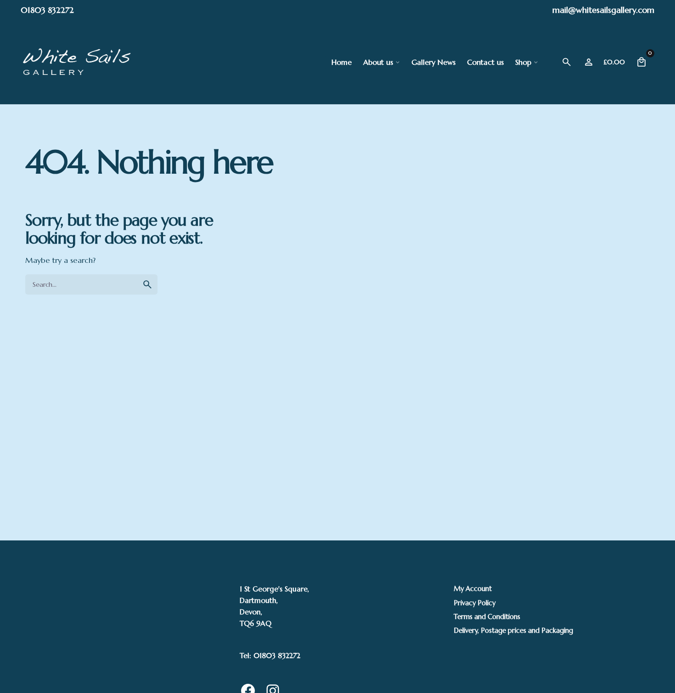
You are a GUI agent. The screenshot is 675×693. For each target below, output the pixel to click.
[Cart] (641, 62)
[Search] (567, 62)
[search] (147, 284)
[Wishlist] (589, 62)
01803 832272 (47, 10)
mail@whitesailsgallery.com (603, 10)
